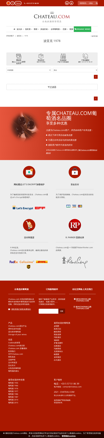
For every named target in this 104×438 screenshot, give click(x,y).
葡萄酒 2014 (13, 400)
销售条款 (11, 357)
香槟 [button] (35, 29)
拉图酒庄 (57, 346)
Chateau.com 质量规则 (17, 348)
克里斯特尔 (58, 351)
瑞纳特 (56, 340)
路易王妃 (57, 329)
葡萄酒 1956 (13, 383)
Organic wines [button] (83, 29)
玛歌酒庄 (57, 337)
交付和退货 (12, 362)
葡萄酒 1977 (13, 391)
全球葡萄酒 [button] (55, 29)
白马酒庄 (57, 360)
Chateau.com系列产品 (17, 326)
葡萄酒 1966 (13, 386)
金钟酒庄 (57, 357)
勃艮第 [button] (28, 29)
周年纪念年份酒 (14, 329)
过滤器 (52, 86)
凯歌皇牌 (57, 334)
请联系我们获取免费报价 (21, 309)
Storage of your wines (17, 334)
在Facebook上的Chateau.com (83, 300)
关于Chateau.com (15, 354)
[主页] (14, 29)
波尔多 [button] (19, 29)
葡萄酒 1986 (13, 394)
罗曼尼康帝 (58, 343)
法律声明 (11, 360)
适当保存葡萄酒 (14, 332)
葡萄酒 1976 (13, 388)
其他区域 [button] (44, 29)
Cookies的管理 (14, 343)
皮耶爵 (56, 326)
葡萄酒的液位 (13, 371)
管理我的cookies (69, 436)
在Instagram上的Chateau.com (83, 307)
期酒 (71, 29)
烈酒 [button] (64, 29)
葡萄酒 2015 (13, 403)
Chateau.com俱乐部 (16, 345)
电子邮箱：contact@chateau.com (68, 387)
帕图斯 (56, 354)
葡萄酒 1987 (13, 397)
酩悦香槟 (57, 332)
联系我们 (11, 351)
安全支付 (11, 365)
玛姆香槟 (57, 349)
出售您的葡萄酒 (14, 368)
